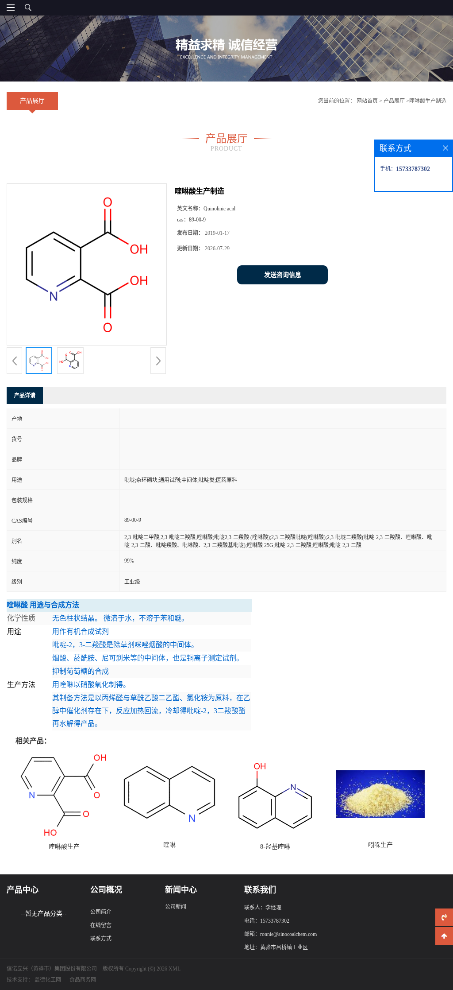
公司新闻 (175, 907)
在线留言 (100, 925)
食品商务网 (82, 980)
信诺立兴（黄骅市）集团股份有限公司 (52, 969)
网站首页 (367, 101)
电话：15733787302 (266, 921)
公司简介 (100, 912)
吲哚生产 (380, 845)
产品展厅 (394, 101)
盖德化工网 (48, 980)
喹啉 (169, 845)
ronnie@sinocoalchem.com (288, 934)
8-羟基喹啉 (275, 846)
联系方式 (100, 939)
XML (174, 969)
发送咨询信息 (282, 275)
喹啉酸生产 (64, 846)
